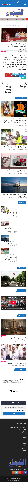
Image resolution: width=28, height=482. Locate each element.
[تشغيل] (2, 308)
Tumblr (15, 75)
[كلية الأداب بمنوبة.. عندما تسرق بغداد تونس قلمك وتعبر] (13, 279)
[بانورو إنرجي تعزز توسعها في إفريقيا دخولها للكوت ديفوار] (14, 185)
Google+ (8, 73)
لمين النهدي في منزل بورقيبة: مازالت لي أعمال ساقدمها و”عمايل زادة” (10, 214)
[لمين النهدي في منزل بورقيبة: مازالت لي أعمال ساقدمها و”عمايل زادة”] (14, 137)
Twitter (15, 73)
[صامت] (23, 308)
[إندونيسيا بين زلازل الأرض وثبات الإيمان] (13, 352)
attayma (23, 125)
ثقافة (22, 25)
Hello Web (16, 480)
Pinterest (8, 75)
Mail (23, 77)
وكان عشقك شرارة (23, 86)
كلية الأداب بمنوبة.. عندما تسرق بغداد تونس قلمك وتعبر (15, 284)
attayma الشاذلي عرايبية (21, 51)
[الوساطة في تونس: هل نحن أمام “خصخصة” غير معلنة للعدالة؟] (13, 327)
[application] (13, 303)
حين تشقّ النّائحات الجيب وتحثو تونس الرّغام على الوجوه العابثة (7, 88)
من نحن (25, 441)
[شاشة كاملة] (25, 308)
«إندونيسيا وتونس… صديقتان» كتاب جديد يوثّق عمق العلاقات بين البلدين (10, 228)
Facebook (22, 73)
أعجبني (3, 51)
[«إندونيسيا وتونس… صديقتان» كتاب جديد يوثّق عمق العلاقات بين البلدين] (14, 161)
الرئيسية (25, 25)
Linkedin (22, 75)
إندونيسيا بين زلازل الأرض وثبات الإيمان (16, 363)
